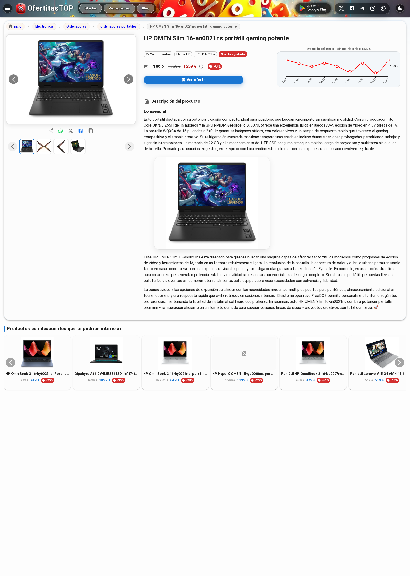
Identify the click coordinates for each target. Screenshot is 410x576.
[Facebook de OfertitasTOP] (352, 8)
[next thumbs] (129, 146)
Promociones (119, 8)
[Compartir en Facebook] (80, 130)
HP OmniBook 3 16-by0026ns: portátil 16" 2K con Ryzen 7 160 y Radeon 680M (175, 374)
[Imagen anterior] (13, 79)
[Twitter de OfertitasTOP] (341, 8)
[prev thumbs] (12, 146)
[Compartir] (51, 131)
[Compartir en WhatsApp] (60, 130)
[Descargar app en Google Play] (313, 8)
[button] (15, 26)
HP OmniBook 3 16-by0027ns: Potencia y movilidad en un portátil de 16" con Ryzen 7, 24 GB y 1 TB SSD (37, 374)
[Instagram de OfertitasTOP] (372, 8)
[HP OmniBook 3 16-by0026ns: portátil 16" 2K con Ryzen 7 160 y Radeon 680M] (175, 353)
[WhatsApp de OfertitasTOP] (383, 8)
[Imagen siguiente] (128, 79)
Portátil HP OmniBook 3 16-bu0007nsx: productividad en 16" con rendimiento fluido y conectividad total (313, 374)
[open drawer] (7, 8)
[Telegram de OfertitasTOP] (362, 8)
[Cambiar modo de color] (400, 8)
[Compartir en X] (70, 130)
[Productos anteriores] (10, 362)
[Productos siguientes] (399, 362)
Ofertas (90, 8)
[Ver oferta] (71, 79)
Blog (145, 8)
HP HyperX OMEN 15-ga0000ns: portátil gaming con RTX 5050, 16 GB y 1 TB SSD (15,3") (244, 374)
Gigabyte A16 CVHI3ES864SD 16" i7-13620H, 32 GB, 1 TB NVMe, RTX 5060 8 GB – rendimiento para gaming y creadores (106, 374)
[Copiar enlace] (90, 130)
